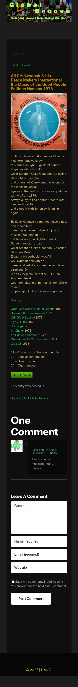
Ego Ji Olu (18, 322)
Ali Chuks (17, 330)
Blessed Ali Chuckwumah (28, 313)
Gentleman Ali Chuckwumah (30, 339)
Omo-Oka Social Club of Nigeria (33, 308)
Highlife (15, 398)
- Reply (52, 453)
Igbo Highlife (29, 398)
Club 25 (16, 343)
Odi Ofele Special (23, 317)
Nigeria (43, 398)
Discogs (16, 300)
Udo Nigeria (19, 326)
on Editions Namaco (24, 335)
